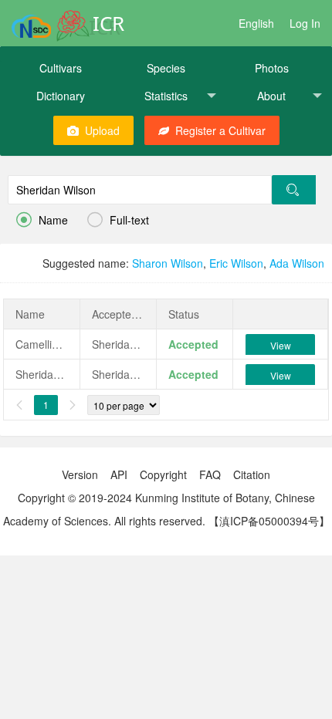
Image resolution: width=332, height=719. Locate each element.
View (280, 345)
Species (166, 68)
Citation (251, 474)
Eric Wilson (236, 263)
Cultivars (60, 68)
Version (80, 474)
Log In (305, 23)
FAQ (210, 474)
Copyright (163, 474)
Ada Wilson (296, 263)
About (271, 95)
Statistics (166, 95)
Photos (272, 68)
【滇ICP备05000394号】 (269, 520)
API (118, 474)
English (256, 23)
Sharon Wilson (167, 263)
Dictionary (60, 95)
